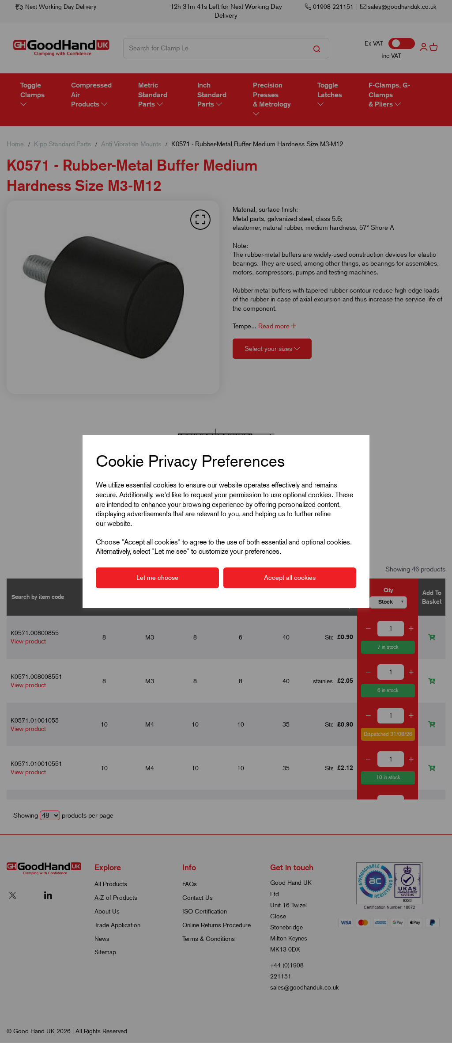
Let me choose (157, 578)
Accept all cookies (290, 578)
